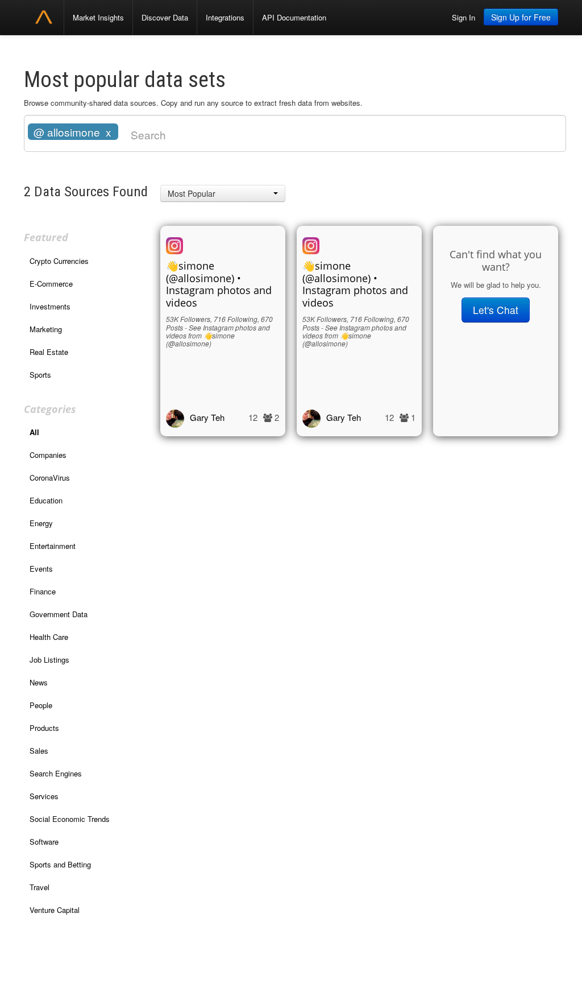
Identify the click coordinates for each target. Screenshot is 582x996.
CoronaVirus (50, 477)
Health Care (49, 636)
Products (44, 727)
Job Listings (49, 659)
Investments (50, 306)
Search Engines (56, 773)
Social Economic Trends (70, 818)
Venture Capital (55, 909)
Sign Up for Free (521, 17)
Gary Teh (207, 417)
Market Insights (98, 17)
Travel (39, 887)
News (39, 682)
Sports (40, 374)
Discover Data (165, 17)
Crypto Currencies (59, 260)
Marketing (46, 329)
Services (44, 796)
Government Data (59, 614)
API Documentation (294, 17)
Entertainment (53, 545)
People (41, 705)
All (34, 432)
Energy (41, 523)
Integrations (225, 17)
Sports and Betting (60, 864)
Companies (48, 454)
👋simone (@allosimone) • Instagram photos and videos (219, 284)
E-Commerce (51, 283)
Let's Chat (495, 310)
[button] (222, 193)
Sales (39, 750)
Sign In (463, 17)
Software (44, 841)
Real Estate (49, 351)
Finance (43, 591)
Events (41, 568)
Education (46, 500)
